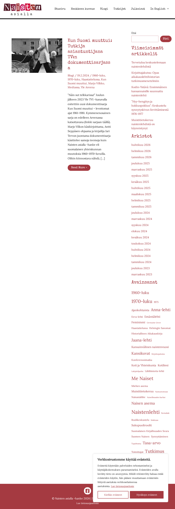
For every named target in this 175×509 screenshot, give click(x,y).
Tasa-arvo (151, 442)
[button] (167, 9)
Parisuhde (165, 413)
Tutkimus (154, 451)
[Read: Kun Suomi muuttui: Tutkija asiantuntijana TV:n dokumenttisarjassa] (37, 55)
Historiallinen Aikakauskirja (146, 333)
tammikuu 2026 (141, 157)
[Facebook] (87, 490)
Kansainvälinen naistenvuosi (150, 347)
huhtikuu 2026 (140, 144)
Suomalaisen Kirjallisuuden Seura (150, 431)
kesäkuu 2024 (140, 237)
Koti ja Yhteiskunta (143, 365)
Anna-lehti (161, 309)
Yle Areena (88, 87)
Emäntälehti (152, 316)
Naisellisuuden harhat (156, 397)
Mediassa (73, 87)
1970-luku (74, 79)
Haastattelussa (91, 79)
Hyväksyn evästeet (147, 494)
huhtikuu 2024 (140, 249)
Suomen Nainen (140, 436)
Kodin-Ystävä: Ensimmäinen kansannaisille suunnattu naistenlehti (149, 91)
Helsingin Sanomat (160, 328)
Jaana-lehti (141, 340)
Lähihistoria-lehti (154, 371)
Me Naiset (142, 378)
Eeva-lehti (137, 316)
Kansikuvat (140, 353)
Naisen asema (143, 403)
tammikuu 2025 (141, 206)
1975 (156, 302)
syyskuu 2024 (140, 225)
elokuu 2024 (139, 231)
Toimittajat (137, 451)
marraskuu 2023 (141, 274)
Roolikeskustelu (140, 419)
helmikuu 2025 (141, 200)
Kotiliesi (163, 365)
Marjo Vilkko (96, 83)
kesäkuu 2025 (140, 181)
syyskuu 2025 (140, 175)
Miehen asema (139, 386)
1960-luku (98, 75)
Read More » (80, 168)
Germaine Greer (154, 322)
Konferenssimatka (141, 359)
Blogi (71, 75)
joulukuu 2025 (140, 163)
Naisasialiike (138, 397)
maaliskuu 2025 (141, 194)
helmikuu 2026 (141, 151)
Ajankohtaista (140, 310)
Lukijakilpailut (137, 371)
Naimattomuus (161, 391)
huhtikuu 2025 (140, 188)
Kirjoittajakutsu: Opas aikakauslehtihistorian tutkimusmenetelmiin (145, 77)
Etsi (133, 33)
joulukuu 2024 (140, 212)
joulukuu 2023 (140, 268)
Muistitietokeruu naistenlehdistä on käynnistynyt (143, 124)
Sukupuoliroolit (141, 425)
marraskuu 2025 (141, 169)
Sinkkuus (154, 420)
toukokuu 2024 (141, 243)
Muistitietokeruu (142, 391)
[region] (130, 478)
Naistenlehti (145, 412)
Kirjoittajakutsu (158, 354)
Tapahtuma (136, 443)
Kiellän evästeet (113, 494)
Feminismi (138, 322)
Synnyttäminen (159, 436)
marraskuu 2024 (141, 218)
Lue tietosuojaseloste (122, 486)
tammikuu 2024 (141, 262)
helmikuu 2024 (141, 255)
